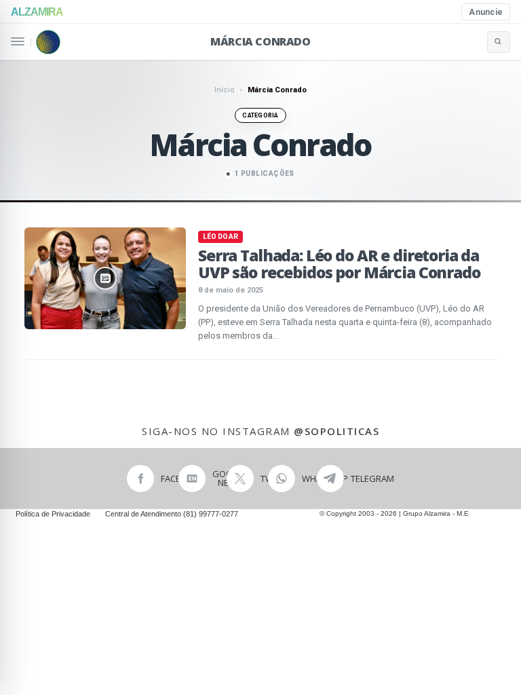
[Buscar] (498, 42)
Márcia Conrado (260, 41)
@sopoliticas (336, 431)
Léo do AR (220, 236)
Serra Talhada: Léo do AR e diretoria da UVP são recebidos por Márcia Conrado (339, 263)
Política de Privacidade (53, 514)
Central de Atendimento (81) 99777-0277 (171, 514)
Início (224, 90)
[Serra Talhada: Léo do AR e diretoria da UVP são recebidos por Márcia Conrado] (105, 278)
